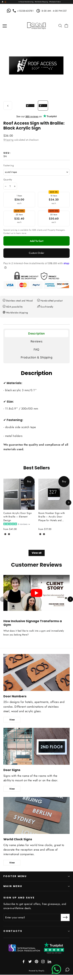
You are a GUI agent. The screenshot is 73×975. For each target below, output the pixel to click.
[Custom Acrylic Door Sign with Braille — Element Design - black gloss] (9, 534)
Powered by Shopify (36, 970)
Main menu (12, 886)
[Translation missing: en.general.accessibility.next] (70, 599)
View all (36, 553)
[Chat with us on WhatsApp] (9, 11)
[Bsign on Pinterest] (36, 961)
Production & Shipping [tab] (36, 357)
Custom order (36, 253)
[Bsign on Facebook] (23, 961)
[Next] (68, 502)
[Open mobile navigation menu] (5, 25)
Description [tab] (36, 333)
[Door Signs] (36, 746)
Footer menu (15, 876)
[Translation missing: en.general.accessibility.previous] (2, 599)
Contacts (12, 931)
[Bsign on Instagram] (43, 961)
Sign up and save (19, 897)
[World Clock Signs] (36, 815)
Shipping (8, 139)
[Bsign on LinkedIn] (49, 961)
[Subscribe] (65, 917)
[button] (16, 524)
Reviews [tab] (36, 341)
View (12, 719)
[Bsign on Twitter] (30, 961)
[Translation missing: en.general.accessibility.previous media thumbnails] (7, 105)
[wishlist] (55, 25)
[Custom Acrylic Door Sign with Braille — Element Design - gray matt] (5, 534)
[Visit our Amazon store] (2, 2)
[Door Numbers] (36, 672)
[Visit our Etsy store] (5, 2)
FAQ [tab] (36, 349)
